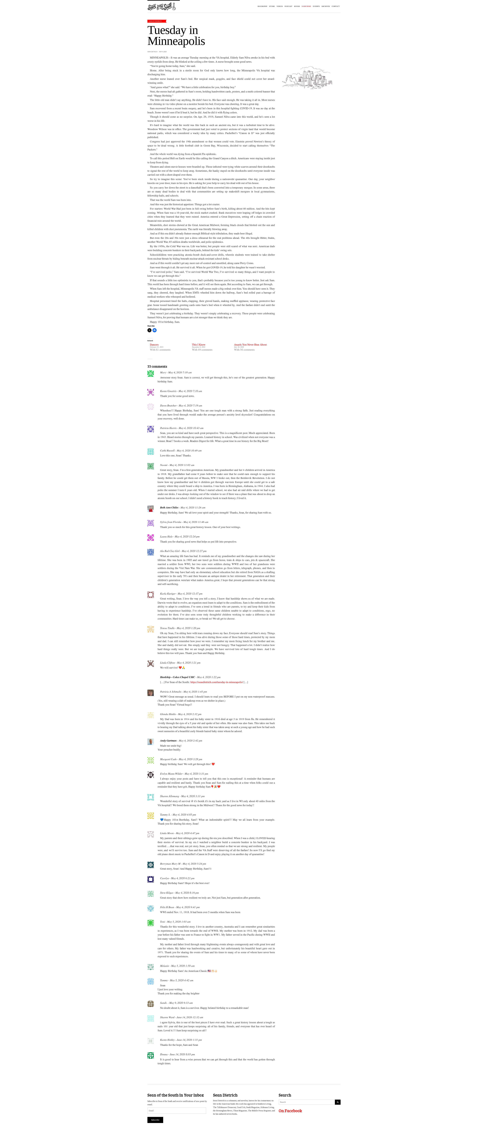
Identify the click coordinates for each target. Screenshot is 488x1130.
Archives (325, 6)
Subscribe (155, 1120)
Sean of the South (155, 21)
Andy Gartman (168, 740)
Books (297, 6)
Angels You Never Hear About (250, 344)
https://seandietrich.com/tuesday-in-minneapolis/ (216, 682)
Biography (262, 6)
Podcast (288, 6)
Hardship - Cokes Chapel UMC (177, 677)
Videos (280, 6)
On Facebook (290, 1110)
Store (272, 6)
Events (316, 6)
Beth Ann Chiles (169, 507)
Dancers (154, 344)
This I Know (198, 344)
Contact (336, 6)
